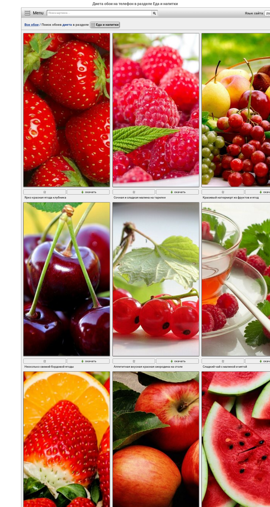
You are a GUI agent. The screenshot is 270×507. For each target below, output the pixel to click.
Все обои (31, 25)
